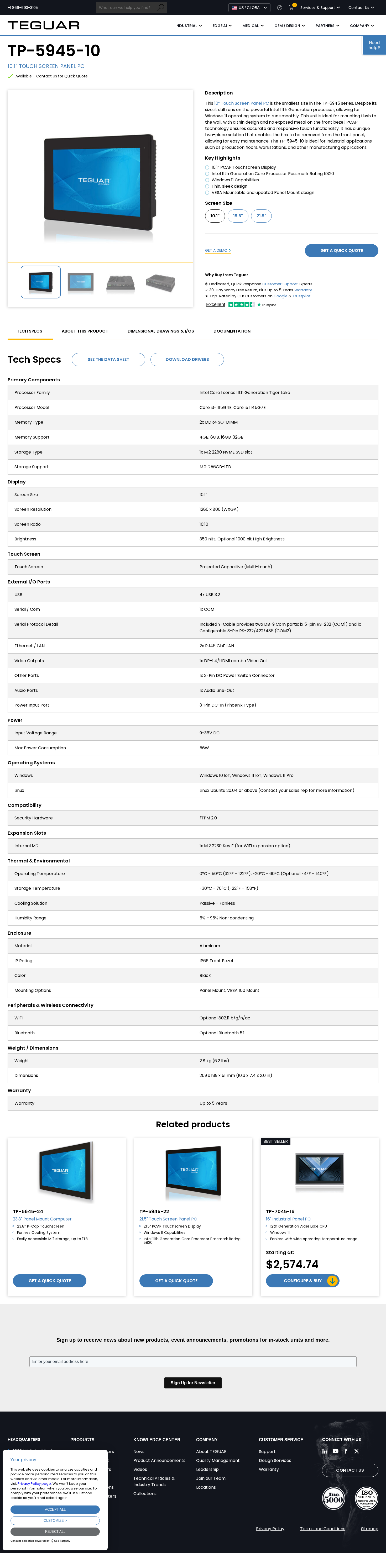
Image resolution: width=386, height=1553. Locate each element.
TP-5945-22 (154, 1211)
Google (281, 296)
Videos (140, 1469)
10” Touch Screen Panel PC (241, 103)
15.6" (238, 216)
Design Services (275, 1460)
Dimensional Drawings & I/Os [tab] (161, 331)
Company (359, 25)
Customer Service (281, 1440)
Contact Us (350, 1470)
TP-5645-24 (28, 1211)
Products (82, 1440)
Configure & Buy (303, 1281)
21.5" (261, 216)
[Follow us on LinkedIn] (325, 1451)
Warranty (303, 290)
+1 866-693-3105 (23, 7)
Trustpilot (302, 296)
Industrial (186, 25)
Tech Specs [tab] (29, 331)
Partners (325, 25)
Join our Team (211, 1478)
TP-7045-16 (280, 1211)
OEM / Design (287, 25)
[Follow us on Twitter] (356, 1451)
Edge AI (220, 25)
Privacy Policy (270, 1529)
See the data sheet (108, 359)
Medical (250, 25)
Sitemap (369, 1529)
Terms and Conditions (322, 1529)
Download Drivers (187, 359)
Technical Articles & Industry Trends (154, 1481)
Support (267, 1452)
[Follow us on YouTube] (335, 1451)
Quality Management (218, 1460)
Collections (145, 1494)
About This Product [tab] (85, 331)
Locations (206, 1487)
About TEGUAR (211, 1452)
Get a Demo (216, 250)
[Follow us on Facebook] (346, 1451)
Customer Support (280, 284)
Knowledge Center (156, 1440)
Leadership (207, 1469)
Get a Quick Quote (342, 251)
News (138, 1452)
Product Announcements (159, 1460)
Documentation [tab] (232, 331)
